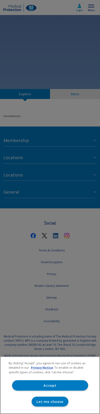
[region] (50, 385)
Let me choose (50, 401)
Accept (49, 385)
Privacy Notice (42, 367)
